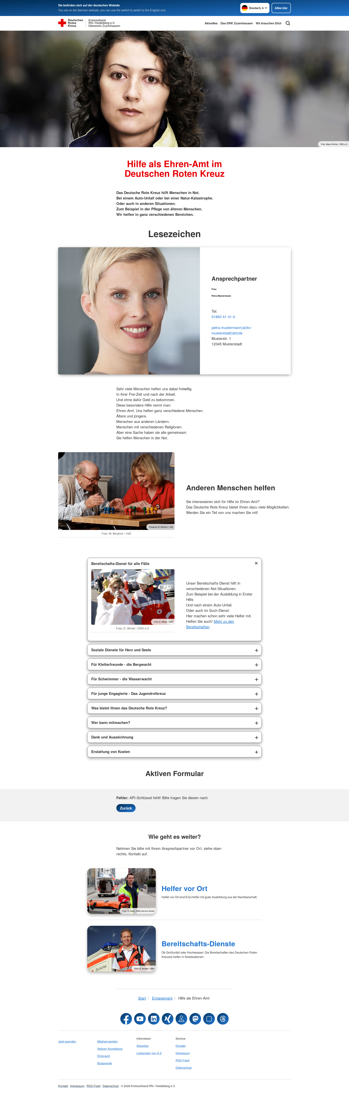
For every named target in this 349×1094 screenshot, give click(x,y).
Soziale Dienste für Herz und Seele (121, 649)
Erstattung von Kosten (110, 751)
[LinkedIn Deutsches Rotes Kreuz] (154, 1019)
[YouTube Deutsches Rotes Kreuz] (140, 1019)
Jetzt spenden (67, 1041)
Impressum (183, 1053)
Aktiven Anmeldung (110, 1049)
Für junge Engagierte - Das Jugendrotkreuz (128, 693)
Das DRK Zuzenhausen (236, 23)
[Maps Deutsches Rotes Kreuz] (181, 1019)
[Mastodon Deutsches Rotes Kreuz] (195, 1019)
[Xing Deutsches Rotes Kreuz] (167, 1019)
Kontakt (180, 1046)
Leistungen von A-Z (149, 1053)
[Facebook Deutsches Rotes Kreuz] (126, 1019)
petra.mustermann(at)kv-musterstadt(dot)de (232, 330)
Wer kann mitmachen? (110, 722)
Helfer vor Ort (184, 888)
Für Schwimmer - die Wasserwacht (121, 678)
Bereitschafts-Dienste (198, 943)
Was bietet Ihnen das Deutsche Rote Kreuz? (129, 708)
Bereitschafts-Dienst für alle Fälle (120, 563)
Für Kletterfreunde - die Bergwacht (121, 664)
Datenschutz (184, 1067)
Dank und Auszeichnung (112, 737)
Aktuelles (211, 23)
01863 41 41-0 (223, 316)
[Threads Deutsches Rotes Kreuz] (223, 1019)
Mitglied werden (107, 1041)
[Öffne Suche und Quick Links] (288, 23)
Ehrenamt (103, 1056)
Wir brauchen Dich (268, 23)
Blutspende (104, 1063)
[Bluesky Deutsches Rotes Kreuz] (209, 1019)
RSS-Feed (182, 1060)
